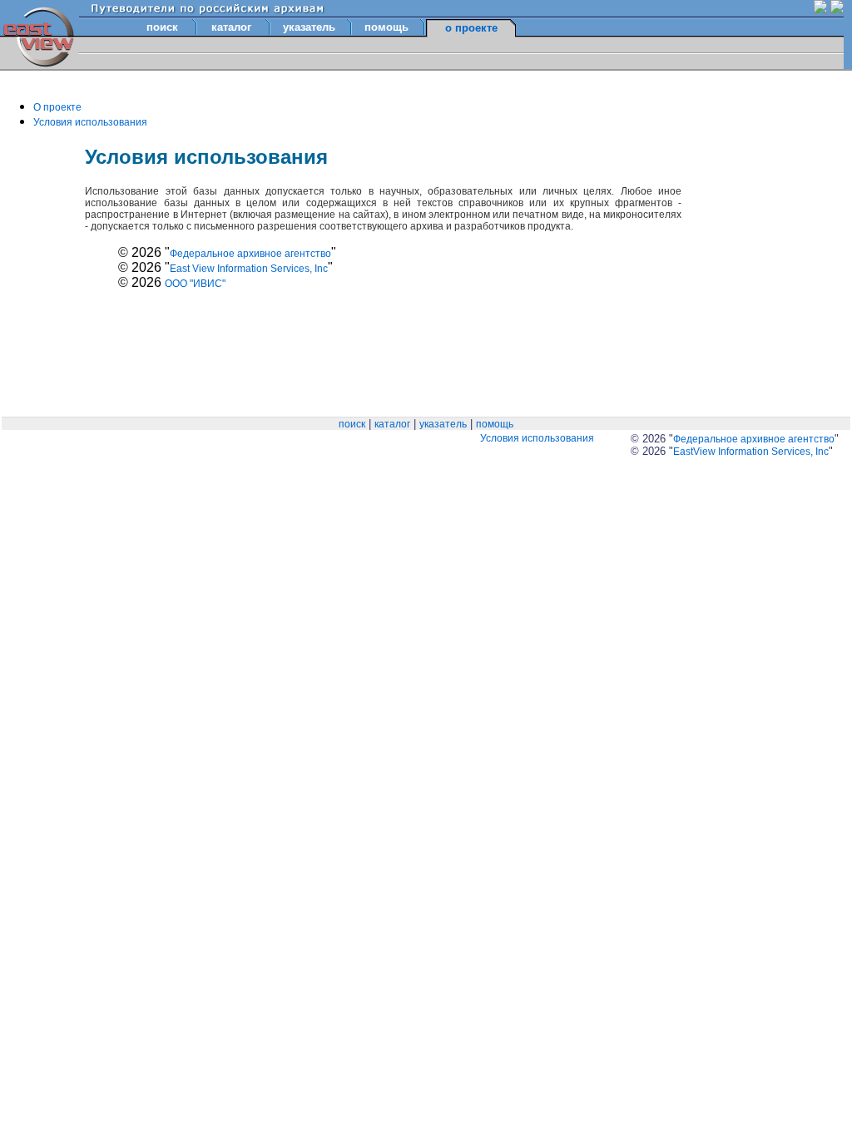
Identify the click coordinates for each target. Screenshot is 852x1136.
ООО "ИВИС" (195, 283)
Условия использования (90, 122)
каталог (231, 27)
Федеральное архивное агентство (250, 253)
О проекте (57, 107)
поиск (162, 27)
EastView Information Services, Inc (751, 451)
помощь (386, 27)
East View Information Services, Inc (249, 268)
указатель (309, 27)
